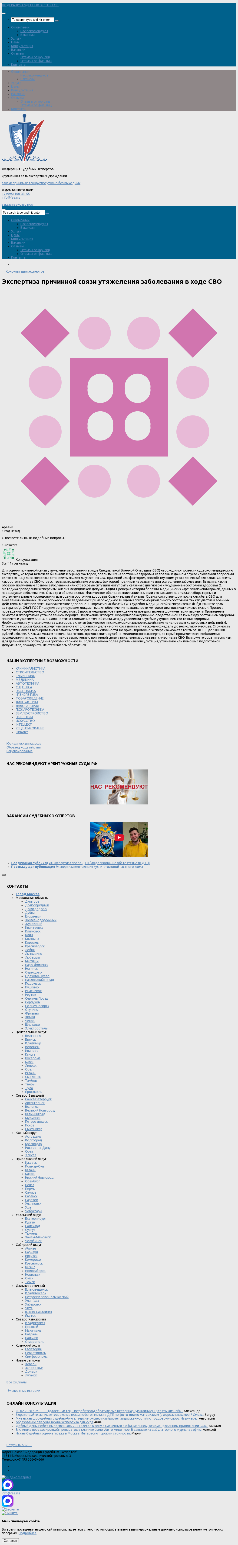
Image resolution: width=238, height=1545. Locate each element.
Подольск (33, 983)
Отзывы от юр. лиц (35, 57)
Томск (30, 1282)
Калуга (30, 1054)
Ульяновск (33, 1204)
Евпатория (33, 1349)
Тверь (30, 1084)
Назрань (31, 1334)
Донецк (31, 1371)
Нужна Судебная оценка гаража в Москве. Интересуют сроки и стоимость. (73, 1433)
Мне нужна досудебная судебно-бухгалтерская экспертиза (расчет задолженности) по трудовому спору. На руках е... (107, 1418)
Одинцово (33, 972)
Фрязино (32, 1013)
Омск (29, 1278)
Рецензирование (20, 751)
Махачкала (33, 1330)
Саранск (31, 1196)
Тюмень (31, 1233)
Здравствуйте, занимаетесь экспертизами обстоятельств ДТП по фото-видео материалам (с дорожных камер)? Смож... (110, 1415)
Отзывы (17, 53)
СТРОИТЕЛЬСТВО (30, 672)
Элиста (30, 1155)
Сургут (30, 1230)
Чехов (30, 1021)
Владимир (33, 1043)
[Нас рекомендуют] (119, 787)
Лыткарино (33, 954)
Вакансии (27, 35)
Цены (15, 42)
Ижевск (31, 1162)
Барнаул (31, 1252)
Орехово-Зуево (37, 976)
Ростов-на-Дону (37, 1148)
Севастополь (35, 1353)
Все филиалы (17, 1382)
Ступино (31, 1010)
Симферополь (36, 1356)
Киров (30, 1174)
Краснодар (33, 1144)
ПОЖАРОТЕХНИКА (30, 709)
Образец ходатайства (24, 747)
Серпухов (32, 1002)
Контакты (18, 64)
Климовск (32, 931)
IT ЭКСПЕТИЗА (27, 694)
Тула (29, 1088)
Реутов (30, 995)
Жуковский (33, 924)
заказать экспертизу (17, 204)
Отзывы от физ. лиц (36, 61)
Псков (29, 1125)
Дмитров (32, 901)
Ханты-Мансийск (38, 1237)
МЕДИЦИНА (25, 680)
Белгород (33, 1036)
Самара (30, 1192)
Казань (30, 1170)
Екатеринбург (35, 1218)
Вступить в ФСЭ (19, 1445)
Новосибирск (35, 1271)
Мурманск (32, 1118)
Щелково (32, 1024)
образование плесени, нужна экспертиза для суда (54, 1422)
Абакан (30, 1248)
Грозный (31, 1327)
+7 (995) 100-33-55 (16, 194)
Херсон (30, 1364)
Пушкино (32, 987)
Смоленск (33, 1077)
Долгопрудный (37, 905)
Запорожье (34, 1368)
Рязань (30, 1073)
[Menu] (4, 13)
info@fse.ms (11, 197)
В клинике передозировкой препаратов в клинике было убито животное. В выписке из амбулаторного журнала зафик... (109, 1429)
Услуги (16, 38)
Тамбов (31, 1080)
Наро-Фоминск (36, 965)
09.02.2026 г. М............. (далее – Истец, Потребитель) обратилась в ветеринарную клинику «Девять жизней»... (99, 1411)
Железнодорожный (40, 920)
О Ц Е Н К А (24, 687)
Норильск (32, 1274)
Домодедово (36, 909)
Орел (29, 1069)
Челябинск (33, 1241)
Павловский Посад (39, 980)
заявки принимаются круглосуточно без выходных (41, 183)
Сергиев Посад (36, 998)
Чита (29, 1308)
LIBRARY (22, 732)
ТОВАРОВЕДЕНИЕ (30, 698)
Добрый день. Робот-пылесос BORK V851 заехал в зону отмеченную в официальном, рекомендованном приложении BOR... (112, 1426)
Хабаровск (33, 1304)
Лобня (30, 950)
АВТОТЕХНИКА (27, 683)
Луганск (31, 1375)
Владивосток (35, 1293)
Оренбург (32, 1181)
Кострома (32, 1058)
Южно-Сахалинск (38, 1312)
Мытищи (32, 961)
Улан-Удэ (32, 1301)
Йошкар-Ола (34, 1166)
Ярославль (33, 1092)
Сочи (29, 1151)
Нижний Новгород (39, 1177)
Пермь (30, 1189)
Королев (32, 942)
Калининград (35, 1114)
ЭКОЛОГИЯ (24, 717)
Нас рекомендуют (34, 31)
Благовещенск (36, 1289)
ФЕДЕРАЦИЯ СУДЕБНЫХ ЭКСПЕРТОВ (30, 5)
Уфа (28, 1207)
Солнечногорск (37, 1006)
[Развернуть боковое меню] (4, 875)
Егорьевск (33, 916)
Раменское (33, 991)
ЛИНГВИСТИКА (27, 702)
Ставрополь (34, 1342)
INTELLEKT (24, 724)
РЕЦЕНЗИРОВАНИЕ (30, 728)
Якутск (30, 1315)
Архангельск (35, 1103)
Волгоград (33, 1140)
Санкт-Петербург (38, 1099)
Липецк (30, 1065)
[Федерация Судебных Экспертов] (24, 162)
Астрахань (33, 1136)
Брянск (30, 1039)
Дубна (30, 913)
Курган (30, 1222)
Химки (30, 1017)
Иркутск (31, 1256)
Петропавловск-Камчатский (47, 1297)
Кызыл (30, 1267)
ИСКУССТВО (25, 721)
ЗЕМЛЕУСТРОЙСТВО (32, 713)
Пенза (29, 1185)
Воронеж (32, 1047)
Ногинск (31, 968)
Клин (29, 935)
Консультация (22, 46)
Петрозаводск (36, 1121)
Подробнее (27, 1533)
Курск (29, 1062)
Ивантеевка (34, 927)
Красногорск (35, 946)
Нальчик (31, 1338)
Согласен (10, 1540)
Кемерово (33, 1259)
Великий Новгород (40, 1110)
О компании (20, 27)
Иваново (32, 1051)
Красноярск (34, 1263)
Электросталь (36, 1028)
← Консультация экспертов (23, 271)
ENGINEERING (25, 676)
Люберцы (32, 957)
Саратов (31, 1200)
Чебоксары (33, 1211)
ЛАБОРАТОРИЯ (27, 706)
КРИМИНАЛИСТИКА (30, 668)
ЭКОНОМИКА (26, 691)
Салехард (32, 1226)
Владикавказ (35, 1323)
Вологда (32, 1107)
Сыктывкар (33, 1129)
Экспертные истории (24, 1391)
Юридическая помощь (24, 743)
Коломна (32, 939)
